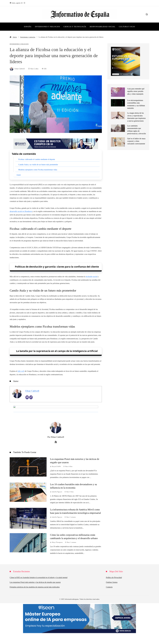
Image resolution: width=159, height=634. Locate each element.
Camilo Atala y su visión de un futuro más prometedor (38, 165)
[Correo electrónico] (27, 397)
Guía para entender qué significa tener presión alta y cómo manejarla (135, 91)
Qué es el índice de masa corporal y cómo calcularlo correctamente (136, 141)
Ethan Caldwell (32, 391)
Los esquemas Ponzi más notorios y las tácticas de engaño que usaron (35, 582)
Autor (18, 175)
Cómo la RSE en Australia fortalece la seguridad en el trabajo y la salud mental (38, 577)
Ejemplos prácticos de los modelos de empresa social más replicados (35, 587)
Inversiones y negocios (19, 44)
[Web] (31, 397)
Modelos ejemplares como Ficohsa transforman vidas (37, 170)
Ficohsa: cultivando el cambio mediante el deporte (36, 159)
